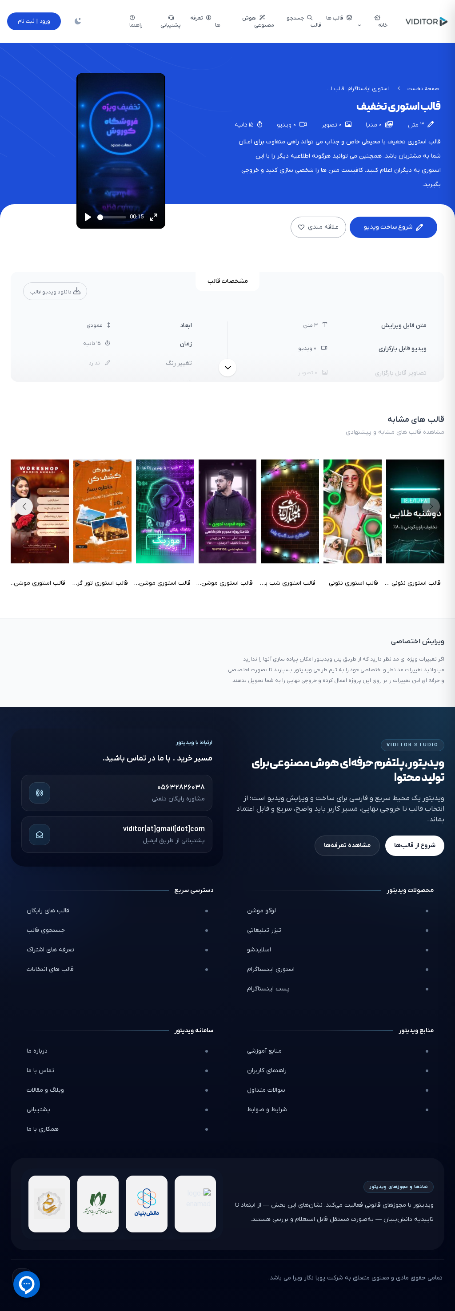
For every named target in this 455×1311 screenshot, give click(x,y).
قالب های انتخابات (50, 969)
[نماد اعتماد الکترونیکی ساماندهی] (49, 1204)
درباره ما (37, 1051)
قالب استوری (424, 142)
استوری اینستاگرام (271, 969)
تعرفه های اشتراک (50, 950)
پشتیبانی (38, 1109)
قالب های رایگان (48, 911)
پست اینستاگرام (268, 989)
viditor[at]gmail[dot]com (164, 829)
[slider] (111, 217)
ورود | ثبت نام (34, 21)
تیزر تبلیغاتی (264, 930)
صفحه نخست (423, 88)
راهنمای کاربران (267, 1070)
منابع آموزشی (264, 1051)
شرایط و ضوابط (267, 1109)
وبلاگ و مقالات (45, 1090)
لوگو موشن (261, 911)
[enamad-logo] (195, 1204)
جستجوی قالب (46, 930)
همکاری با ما (43, 1129)
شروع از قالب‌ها (414, 845)
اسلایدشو (259, 950)
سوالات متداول (266, 1090)
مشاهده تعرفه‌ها (347, 845)
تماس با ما (40, 1070)
